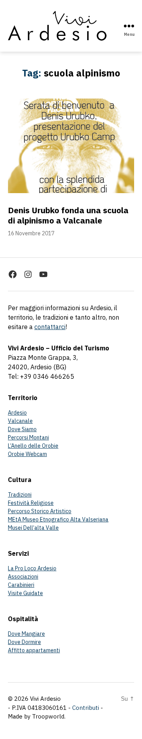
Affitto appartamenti (34, 650)
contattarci (49, 327)
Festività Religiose (31, 502)
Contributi (85, 707)
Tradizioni (20, 494)
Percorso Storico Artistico (39, 511)
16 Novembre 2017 (31, 233)
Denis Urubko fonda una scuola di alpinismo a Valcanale (68, 215)
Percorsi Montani (28, 437)
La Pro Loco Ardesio (32, 568)
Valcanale (20, 420)
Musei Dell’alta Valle (33, 527)
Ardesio (17, 412)
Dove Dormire (24, 642)
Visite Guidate (25, 593)
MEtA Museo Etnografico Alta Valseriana (58, 519)
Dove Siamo (22, 429)
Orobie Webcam (27, 454)
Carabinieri (21, 584)
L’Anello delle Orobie (33, 445)
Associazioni (23, 576)
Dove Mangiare (26, 633)
